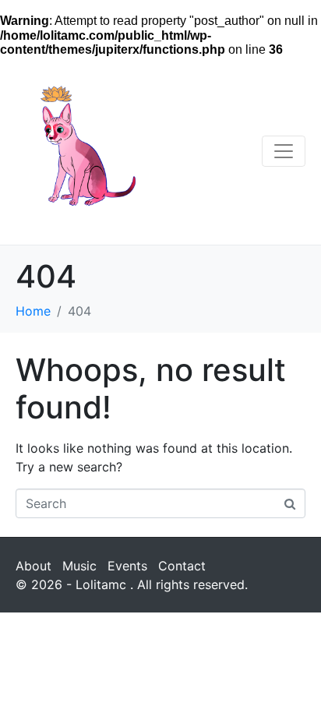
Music (79, 566)
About (33, 566)
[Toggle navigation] (283, 151)
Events (127, 566)
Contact (182, 566)
